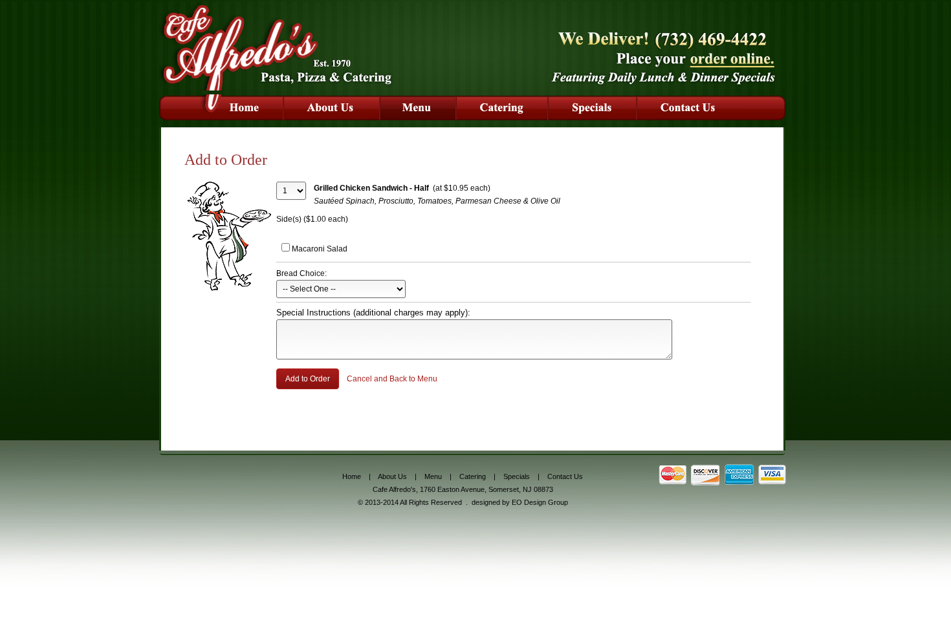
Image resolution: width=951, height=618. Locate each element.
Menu (433, 476)
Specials (516, 476)
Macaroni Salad (319, 248)
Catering (472, 476)
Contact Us (565, 476)
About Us (392, 476)
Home (351, 476)
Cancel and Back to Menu (392, 378)
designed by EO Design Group (520, 502)
